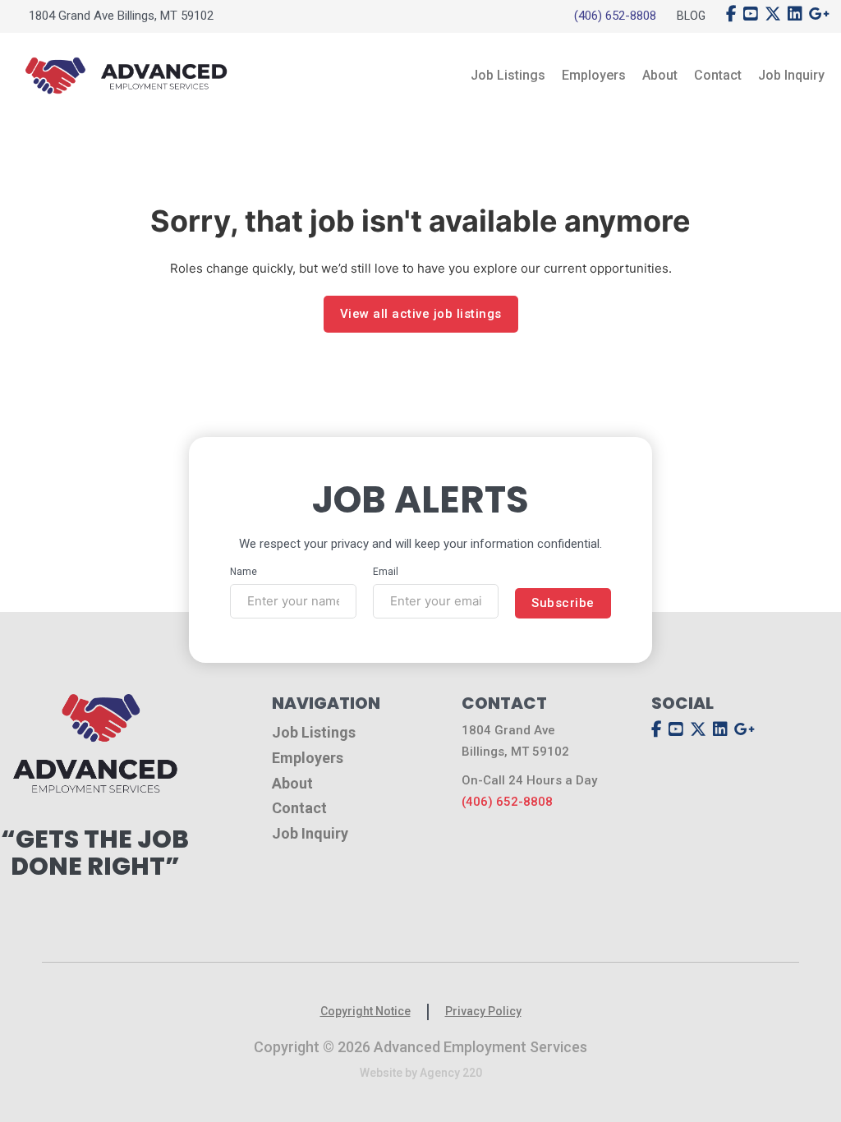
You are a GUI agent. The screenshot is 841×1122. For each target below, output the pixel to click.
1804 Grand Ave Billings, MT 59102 (121, 15)
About (660, 75)
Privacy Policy (483, 1011)
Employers (594, 75)
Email (385, 571)
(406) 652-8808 (615, 15)
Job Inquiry (791, 75)
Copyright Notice (365, 1011)
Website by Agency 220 (421, 1072)
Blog (691, 15)
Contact (718, 75)
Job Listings (508, 75)
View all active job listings (421, 313)
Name (243, 571)
